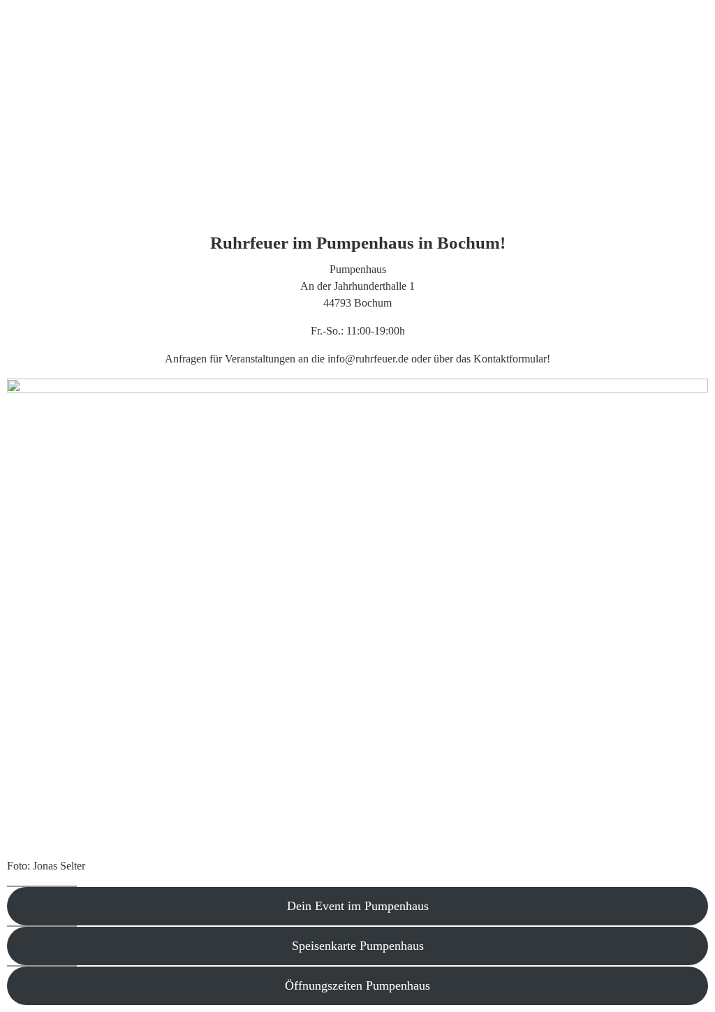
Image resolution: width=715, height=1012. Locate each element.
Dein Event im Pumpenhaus (358, 906)
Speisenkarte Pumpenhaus (358, 946)
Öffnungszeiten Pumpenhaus (357, 985)
